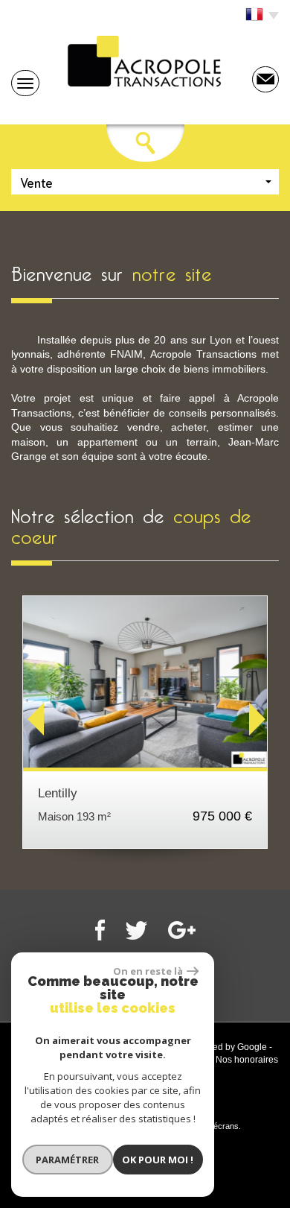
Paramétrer (67, 1159)
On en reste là (148, 971)
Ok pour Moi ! (157, 1159)
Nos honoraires (247, 1059)
